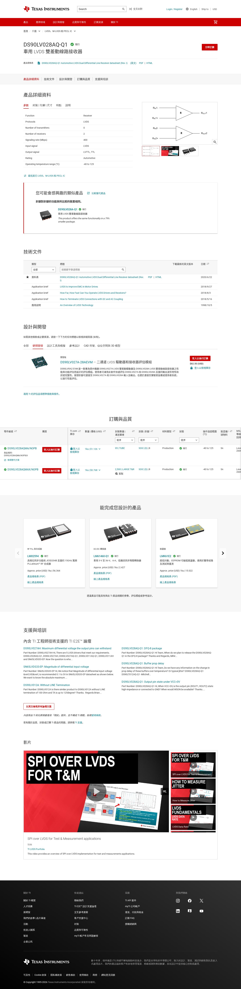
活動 (25, 924)
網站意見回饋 (108, 975)
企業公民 (28, 941)
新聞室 (26, 912)
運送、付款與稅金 (134, 912)
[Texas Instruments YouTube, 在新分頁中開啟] (201, 912)
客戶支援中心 (81, 918)
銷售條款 (70, 975)
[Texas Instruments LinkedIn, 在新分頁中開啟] (178, 912)
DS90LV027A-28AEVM (76, 362)
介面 (34, 31)
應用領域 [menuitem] (40, 22)
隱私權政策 (56, 975)
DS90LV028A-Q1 (67, 209)
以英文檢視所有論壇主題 (38, 706)
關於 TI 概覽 (29, 900)
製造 (25, 935)
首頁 (25, 31)
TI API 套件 (130, 900)
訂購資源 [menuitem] (98, 22)
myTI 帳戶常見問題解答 (86, 935)
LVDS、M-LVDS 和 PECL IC (58, 31)
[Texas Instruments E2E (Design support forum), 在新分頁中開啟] (190, 912)
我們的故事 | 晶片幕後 (34, 918)
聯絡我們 (78, 900)
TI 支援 (78, 722)
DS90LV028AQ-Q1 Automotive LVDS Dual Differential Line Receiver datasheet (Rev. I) (85, 63)
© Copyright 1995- (35, 982)
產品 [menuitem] (25, 22)
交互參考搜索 (81, 912)
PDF (141, 63)
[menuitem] (215, 22)
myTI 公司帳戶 (132, 906)
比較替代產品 (98, 193)
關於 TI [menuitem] (114, 22)
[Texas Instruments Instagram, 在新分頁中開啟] (178, 902)
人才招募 (28, 906)
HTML (149, 63)
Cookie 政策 (40, 975)
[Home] (46, 9)
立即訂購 (209, 47)
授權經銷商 (131, 924)
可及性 (26, 975)
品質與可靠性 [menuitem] (79, 22)
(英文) (133, 63)
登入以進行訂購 (200, 358)
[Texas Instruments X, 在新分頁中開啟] (201, 902)
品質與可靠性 (81, 930)
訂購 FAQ (129, 918)
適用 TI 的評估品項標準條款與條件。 (42, 394)
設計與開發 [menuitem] (58, 22)
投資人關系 (29, 930)
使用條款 (95, 715)
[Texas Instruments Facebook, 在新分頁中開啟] (190, 902)
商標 (95, 975)
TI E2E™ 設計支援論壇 (85, 906)
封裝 (76, 924)
